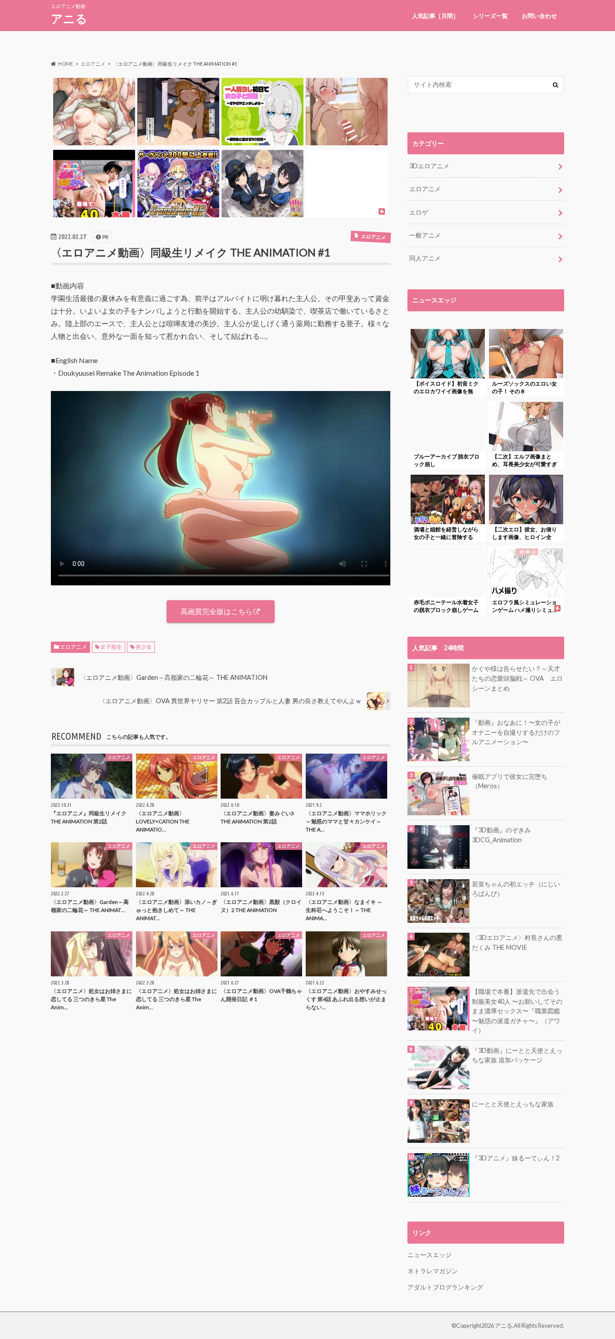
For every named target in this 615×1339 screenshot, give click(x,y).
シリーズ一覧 (490, 15)
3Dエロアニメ (429, 166)
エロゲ (418, 212)
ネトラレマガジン (432, 1271)
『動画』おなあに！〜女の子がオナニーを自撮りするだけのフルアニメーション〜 (516, 732)
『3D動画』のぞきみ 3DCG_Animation (501, 835)
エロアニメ (73, 646)
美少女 (144, 646)
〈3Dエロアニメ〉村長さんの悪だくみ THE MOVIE (517, 942)
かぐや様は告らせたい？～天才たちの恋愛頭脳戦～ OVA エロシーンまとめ (517, 678)
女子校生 (111, 646)
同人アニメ (425, 258)
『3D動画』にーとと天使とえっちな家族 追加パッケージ (517, 1055)
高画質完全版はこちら (217, 611)
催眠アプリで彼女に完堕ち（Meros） (509, 781)
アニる (69, 18)
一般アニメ (425, 235)
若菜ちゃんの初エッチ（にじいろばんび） (516, 889)
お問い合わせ (539, 15)
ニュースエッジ (429, 1254)
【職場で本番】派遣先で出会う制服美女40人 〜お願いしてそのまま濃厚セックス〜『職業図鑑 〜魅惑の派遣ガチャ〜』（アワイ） (517, 1011)
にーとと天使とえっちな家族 (513, 1104)
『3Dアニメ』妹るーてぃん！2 (516, 1158)
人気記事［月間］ (435, 15)
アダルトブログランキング (445, 1287)
